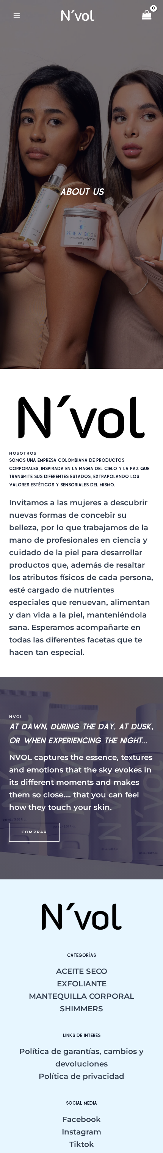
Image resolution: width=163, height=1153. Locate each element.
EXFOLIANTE (82, 983)
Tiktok (81, 1144)
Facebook (81, 1119)
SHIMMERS (81, 1008)
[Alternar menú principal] (17, 15)
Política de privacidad (81, 1076)
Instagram (81, 1131)
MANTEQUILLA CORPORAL (81, 996)
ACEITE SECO (81, 971)
